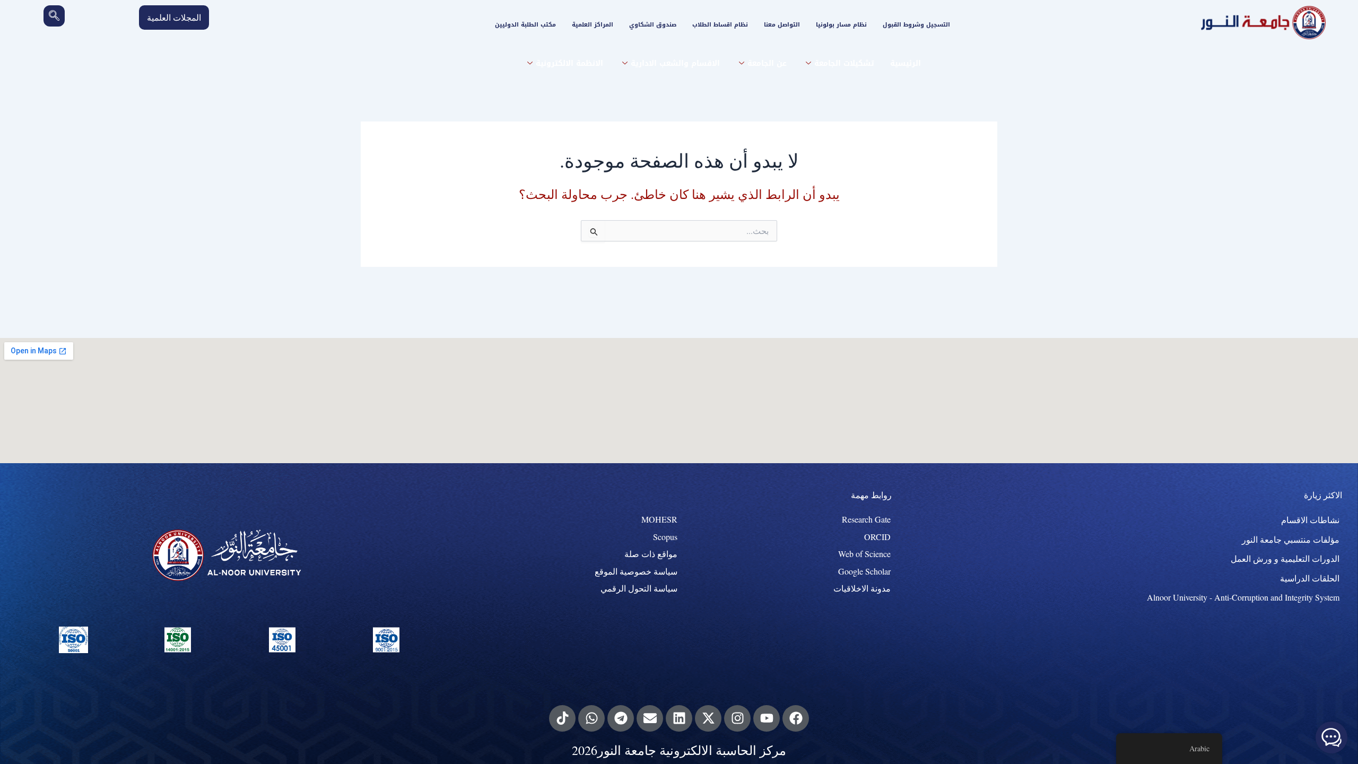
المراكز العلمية (592, 24)
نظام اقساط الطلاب (720, 24)
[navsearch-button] (54, 16)
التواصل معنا (782, 24)
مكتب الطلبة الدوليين (525, 24)
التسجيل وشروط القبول (916, 24)
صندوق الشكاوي (652, 24)
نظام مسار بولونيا (841, 24)
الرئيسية (905, 63)
